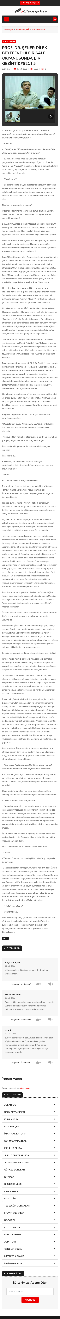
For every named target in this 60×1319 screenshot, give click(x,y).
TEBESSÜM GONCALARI (17, 1205)
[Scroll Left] (9, 116)
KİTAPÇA (9, 1177)
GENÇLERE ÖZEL (13, 1249)
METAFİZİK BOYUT (14, 1256)
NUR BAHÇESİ (22, 29)
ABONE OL (30, 1300)
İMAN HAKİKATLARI (15, 1133)
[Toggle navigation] (6, 19)
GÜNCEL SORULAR (14, 1169)
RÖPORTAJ (10, 1220)
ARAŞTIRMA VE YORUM (16, 1162)
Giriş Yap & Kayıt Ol (30, 2)
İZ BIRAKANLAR (13, 1184)
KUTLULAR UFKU (13, 1227)
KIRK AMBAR (11, 1191)
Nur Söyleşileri (38, 29)
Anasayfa (8, 29)
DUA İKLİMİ (10, 1198)
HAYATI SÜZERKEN (14, 1213)
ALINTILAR (10, 1241)
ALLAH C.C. (10, 1104)
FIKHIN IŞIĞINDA (13, 1148)
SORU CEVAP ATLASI (15, 1141)
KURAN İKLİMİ (11, 1119)
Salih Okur (6, 69)
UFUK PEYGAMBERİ (14, 1112)
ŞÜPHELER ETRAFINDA (16, 1155)
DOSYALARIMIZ (12, 1234)
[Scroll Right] (51, 116)
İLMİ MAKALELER (13, 1263)
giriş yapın (24, 1088)
